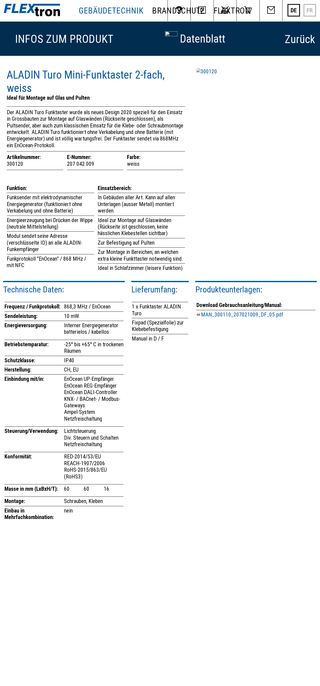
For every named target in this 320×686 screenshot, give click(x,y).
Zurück (300, 39)
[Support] (179, 10)
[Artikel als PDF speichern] (171, 34)
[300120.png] (206, 71)
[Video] (202, 10)
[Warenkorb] (248, 10)
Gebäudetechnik (111, 11)
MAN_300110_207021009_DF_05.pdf (242, 314)
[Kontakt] (271, 10)
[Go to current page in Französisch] (310, 15)
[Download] (225, 10)
